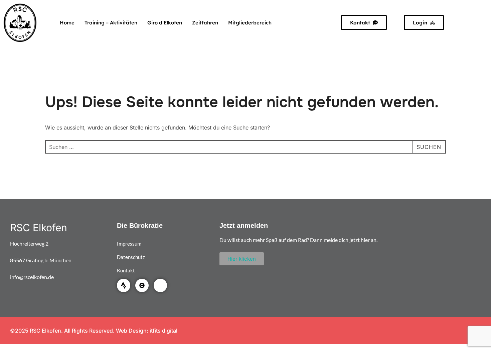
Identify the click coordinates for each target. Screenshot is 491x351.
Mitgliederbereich (250, 22)
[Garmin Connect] (142, 285)
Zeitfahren (205, 22)
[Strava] (123, 285)
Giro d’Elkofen (164, 22)
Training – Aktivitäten (111, 22)
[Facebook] (160, 285)
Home (67, 22)
